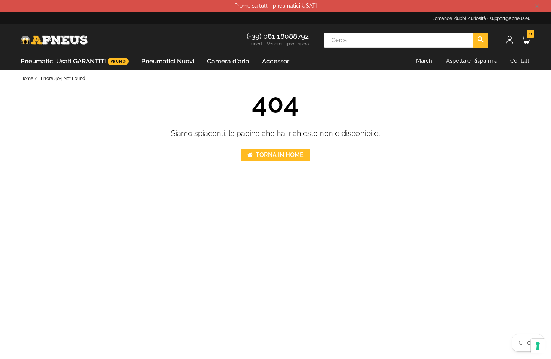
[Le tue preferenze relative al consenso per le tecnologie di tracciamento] (538, 346)
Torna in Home (280, 154)
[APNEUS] (54, 39)
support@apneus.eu (510, 18)
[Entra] (509, 40)
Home (27, 78)
